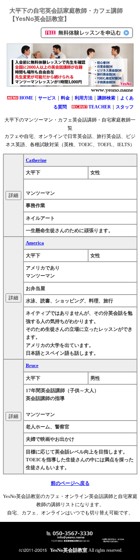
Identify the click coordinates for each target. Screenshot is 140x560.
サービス (47, 98)
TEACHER (99, 107)
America (35, 243)
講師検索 (106, 98)
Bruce (32, 365)
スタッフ (125, 107)
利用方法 (84, 98)
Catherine (36, 160)
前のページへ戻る (70, 483)
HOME (26, 98)
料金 (65, 98)
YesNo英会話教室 (68, 550)
